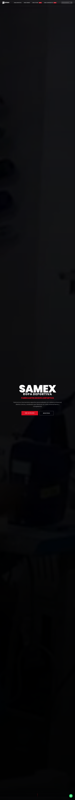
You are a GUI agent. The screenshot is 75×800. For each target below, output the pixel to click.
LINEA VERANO (27, 2)
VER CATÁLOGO (30, 413)
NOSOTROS (46, 413)
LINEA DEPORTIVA (17, 2)
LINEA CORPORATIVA (50, 2)
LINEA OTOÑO (36, 2)
